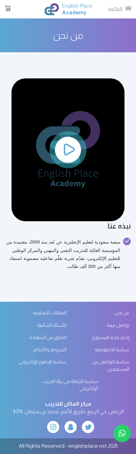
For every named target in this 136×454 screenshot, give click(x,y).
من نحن (122, 312)
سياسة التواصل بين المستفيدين (110, 365)
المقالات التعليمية (50, 312)
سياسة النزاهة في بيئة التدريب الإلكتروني (70, 385)
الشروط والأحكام (50, 349)
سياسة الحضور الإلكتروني (43, 361)
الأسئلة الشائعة (52, 325)
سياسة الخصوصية (112, 349)
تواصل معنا (118, 325)
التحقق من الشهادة (48, 337)
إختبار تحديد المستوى (110, 337)
